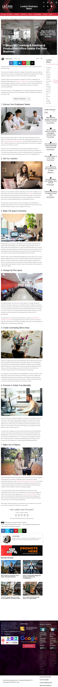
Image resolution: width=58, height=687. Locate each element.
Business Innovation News (42, 648)
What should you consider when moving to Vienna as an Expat (51, 119)
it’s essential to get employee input (12, 141)
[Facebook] (43, 2)
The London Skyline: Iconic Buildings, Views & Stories (51, 181)
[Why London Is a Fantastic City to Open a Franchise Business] (11, 567)
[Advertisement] (19, 608)
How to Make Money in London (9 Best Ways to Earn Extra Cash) (51, 145)
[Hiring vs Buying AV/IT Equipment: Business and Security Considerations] (33, 567)
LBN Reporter (50, 172)
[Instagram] (47, 2)
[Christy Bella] (2, 58)
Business (6, 18)
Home (2, 18)
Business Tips (21, 42)
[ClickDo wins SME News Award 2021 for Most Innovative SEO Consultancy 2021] (22, 629)
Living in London (4, 594)
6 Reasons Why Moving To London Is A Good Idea (51, 193)
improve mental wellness (29, 494)
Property (28, 42)
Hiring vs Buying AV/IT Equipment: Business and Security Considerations (32, 577)
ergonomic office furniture (23, 81)
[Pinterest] (24, 63)
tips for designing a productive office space (31, 524)
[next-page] (23, 633)
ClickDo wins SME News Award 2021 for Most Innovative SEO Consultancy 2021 (31, 628)
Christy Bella (9, 58)
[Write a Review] (29, 639)
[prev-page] (21, 633)
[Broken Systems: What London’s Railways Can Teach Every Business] (53, 629)
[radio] (16, 515)
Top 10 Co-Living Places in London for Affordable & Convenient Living (10, 598)
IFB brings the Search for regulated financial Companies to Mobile (43, 639)
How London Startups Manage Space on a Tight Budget (31, 598)
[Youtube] (51, 6)
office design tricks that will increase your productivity (15, 522)
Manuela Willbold (50, 122)
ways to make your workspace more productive (11, 526)
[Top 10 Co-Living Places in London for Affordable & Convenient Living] (11, 588)
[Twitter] (47, 6)
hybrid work (29, 193)
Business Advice (13, 42)
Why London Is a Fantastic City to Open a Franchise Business (10, 576)
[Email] (32, 63)
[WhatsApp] (28, 63)
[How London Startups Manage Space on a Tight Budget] (33, 588)
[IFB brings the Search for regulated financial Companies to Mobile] (43, 629)
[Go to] (55, 81)
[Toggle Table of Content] (27, 99)
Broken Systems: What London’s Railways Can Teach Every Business (53, 639)
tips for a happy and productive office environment (11, 524)
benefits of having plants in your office (27, 481)
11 (50, 128)
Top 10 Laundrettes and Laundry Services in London (51, 168)
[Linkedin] (51, 2)
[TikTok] (43, 6)
